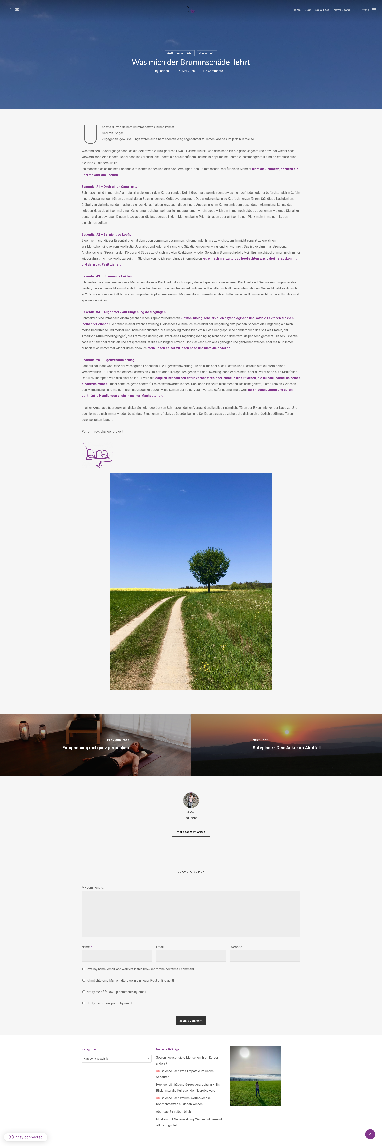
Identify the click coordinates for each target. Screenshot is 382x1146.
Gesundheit (207, 53)
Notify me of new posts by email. (109, 1003)
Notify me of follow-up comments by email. (116, 992)
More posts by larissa (191, 831)
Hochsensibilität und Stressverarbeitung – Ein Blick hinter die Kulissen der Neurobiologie (188, 1087)
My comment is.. (93, 887)
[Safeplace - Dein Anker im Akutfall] (286, 745)
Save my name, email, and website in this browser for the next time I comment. (140, 969)
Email (161, 947)
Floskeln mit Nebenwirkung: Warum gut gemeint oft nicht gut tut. (189, 1122)
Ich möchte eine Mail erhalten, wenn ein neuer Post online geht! (130, 980)
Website (236, 947)
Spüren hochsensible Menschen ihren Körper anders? (187, 1060)
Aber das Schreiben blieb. (174, 1112)
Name (87, 947)
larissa (164, 71)
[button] (25, 1137)
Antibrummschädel (179, 53)
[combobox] (117, 1059)
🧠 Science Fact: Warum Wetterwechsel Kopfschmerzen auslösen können (183, 1101)
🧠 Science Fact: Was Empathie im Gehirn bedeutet (185, 1074)
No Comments (213, 71)
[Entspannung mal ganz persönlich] (95, 745)
